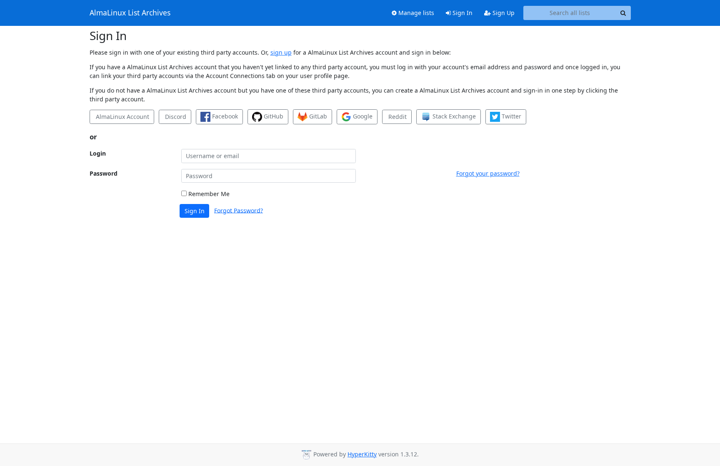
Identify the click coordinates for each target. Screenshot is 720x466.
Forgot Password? (238, 210)
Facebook (224, 116)
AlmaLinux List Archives (130, 13)
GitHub (272, 116)
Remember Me (208, 194)
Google (361, 116)
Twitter (510, 116)
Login (98, 153)
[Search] (623, 13)
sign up (281, 52)
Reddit (397, 117)
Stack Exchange (453, 116)
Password (104, 173)
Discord (174, 117)
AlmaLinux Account (121, 117)
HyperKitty (362, 454)
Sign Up (503, 13)
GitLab (317, 116)
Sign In (461, 13)
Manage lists (415, 13)
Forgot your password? (488, 173)
